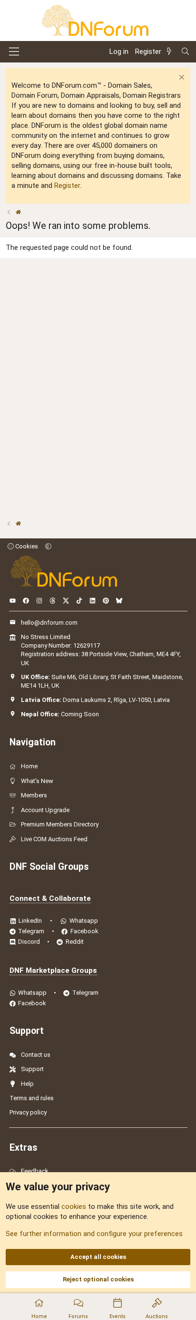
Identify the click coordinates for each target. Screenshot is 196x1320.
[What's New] (171, 52)
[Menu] (14, 51)
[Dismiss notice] (180, 78)
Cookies (26, 546)
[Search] (185, 52)
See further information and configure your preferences (94, 1233)
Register (67, 185)
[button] (48, 546)
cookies (73, 1206)
